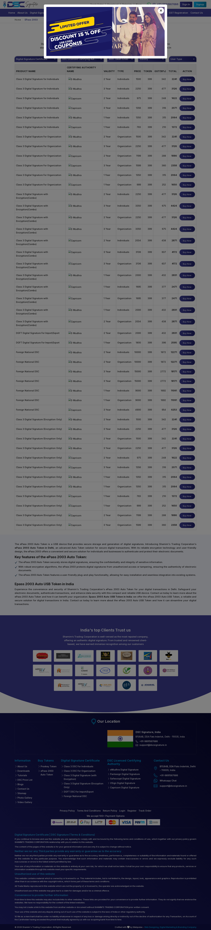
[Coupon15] (105, 31)
